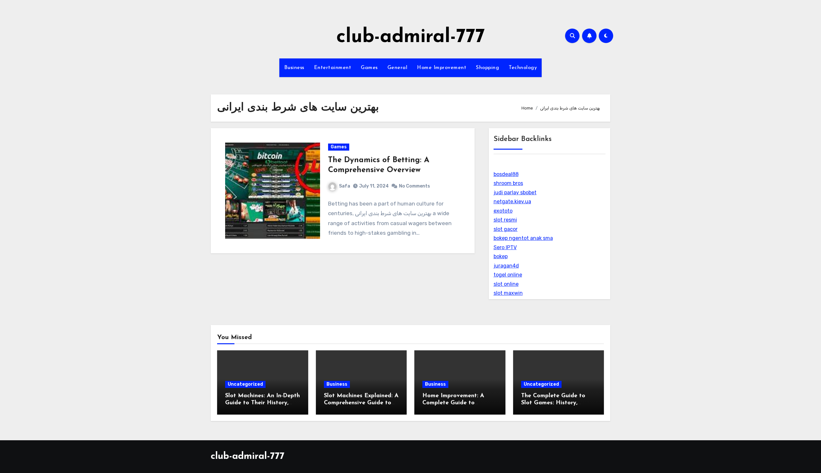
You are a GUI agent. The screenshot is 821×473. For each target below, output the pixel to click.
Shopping (487, 67)
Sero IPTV (505, 247)
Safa (344, 186)
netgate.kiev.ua (512, 201)
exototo (503, 211)
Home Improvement (441, 67)
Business (294, 67)
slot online (506, 284)
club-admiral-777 (410, 37)
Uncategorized (245, 384)
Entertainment (332, 67)
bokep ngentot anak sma (523, 238)
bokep (501, 256)
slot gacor (506, 229)
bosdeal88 (506, 174)
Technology (523, 67)
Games (369, 67)
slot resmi (505, 220)
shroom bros (508, 183)
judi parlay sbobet (515, 192)
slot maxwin (508, 293)
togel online (508, 275)
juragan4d (506, 266)
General (397, 67)
